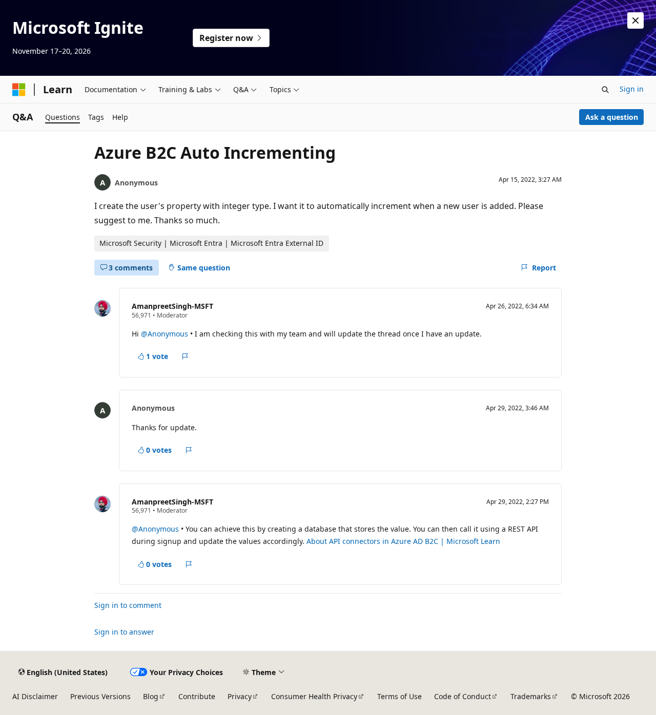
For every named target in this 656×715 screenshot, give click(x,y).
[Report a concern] (185, 356)
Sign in (632, 89)
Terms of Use (399, 696)
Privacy (240, 696)
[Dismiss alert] (635, 20)
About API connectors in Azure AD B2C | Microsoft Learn (403, 541)
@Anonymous (165, 334)
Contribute (196, 696)
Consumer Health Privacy (314, 696)
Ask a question (611, 117)
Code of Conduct (462, 696)
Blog (150, 696)
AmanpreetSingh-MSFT (172, 306)
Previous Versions (100, 696)
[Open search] (605, 89)
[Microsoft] (19, 89)
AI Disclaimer (35, 696)
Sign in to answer (124, 632)
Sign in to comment (127, 605)
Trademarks (530, 696)
